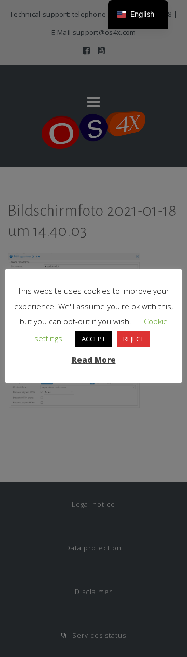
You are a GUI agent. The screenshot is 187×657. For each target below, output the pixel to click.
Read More (94, 359)
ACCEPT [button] (93, 339)
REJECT (133, 339)
